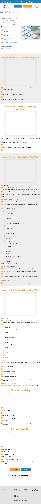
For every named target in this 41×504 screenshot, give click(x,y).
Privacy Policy (16, 495)
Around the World (17, 490)
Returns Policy (16, 496)
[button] (38, 1)
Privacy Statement (26, 494)
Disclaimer (24, 491)
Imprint (24, 490)
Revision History (16, 491)
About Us (15, 489)
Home (1, 12)
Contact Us (25, 489)
